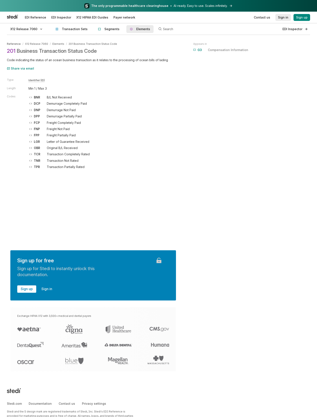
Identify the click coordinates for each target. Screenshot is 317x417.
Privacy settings (94, 403)
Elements (58, 43)
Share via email (22, 68)
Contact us (67, 403)
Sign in (46, 289)
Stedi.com (14, 403)
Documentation (40, 403)
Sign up (27, 289)
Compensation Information (223, 50)
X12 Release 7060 (36, 43)
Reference (14, 43)
